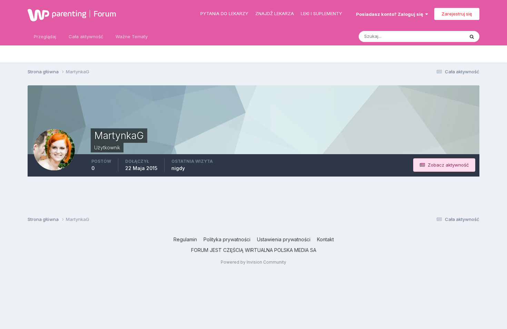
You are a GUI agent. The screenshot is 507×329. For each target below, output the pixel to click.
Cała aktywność (86, 36)
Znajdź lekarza (274, 13)
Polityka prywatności (226, 239)
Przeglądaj (45, 36)
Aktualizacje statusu (435, 36)
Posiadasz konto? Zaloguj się (390, 14)
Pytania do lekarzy (224, 13)
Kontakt (325, 239)
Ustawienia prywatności (283, 239)
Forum (104, 13)
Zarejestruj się (456, 14)
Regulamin (185, 239)
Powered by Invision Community (253, 262)
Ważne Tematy (132, 36)
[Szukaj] (471, 36)
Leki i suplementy (321, 13)
